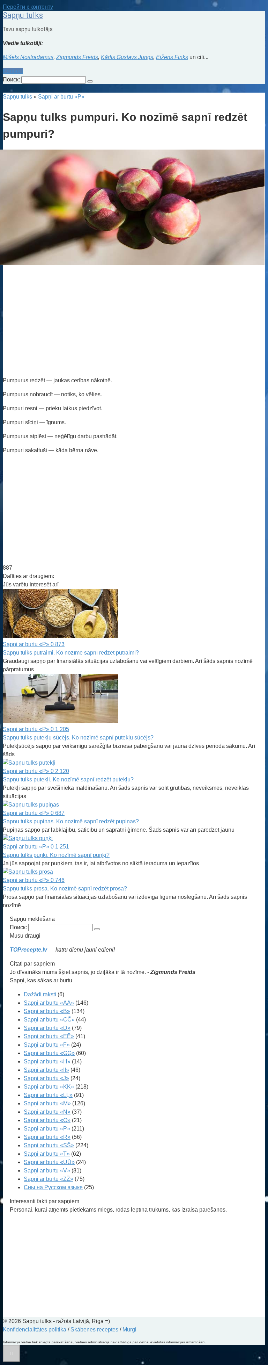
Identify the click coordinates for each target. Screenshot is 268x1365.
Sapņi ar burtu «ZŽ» (48, 1179)
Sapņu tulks (23, 15)
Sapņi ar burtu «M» (47, 1103)
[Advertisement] (134, 322)
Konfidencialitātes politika (34, 1329)
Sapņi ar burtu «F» (47, 1045)
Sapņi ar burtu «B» (47, 1011)
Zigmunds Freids (77, 57)
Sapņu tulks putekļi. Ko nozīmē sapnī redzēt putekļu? (68, 779)
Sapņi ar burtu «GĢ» (49, 1053)
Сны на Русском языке (53, 1187)
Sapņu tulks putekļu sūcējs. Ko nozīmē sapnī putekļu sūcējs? (78, 738)
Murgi (129, 1329)
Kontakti (13, 71)
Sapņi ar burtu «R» (47, 1137)
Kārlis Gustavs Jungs (127, 57)
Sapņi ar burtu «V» (47, 1170)
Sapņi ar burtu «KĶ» (49, 1087)
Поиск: (12, 79)
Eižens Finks (172, 57)
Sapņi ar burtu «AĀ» (49, 1003)
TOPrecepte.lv (28, 950)
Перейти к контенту (28, 7)
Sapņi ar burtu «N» (47, 1112)
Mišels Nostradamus (28, 57)
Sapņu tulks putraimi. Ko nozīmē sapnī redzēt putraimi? (71, 653)
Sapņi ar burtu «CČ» (49, 1020)
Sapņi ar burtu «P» (47, 1129)
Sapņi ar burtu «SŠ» (49, 1145)
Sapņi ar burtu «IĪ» (46, 1070)
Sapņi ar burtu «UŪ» (49, 1162)
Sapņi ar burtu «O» (47, 1120)
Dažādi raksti (40, 994)
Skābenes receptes (94, 1329)
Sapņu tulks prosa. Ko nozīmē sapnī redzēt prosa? (65, 888)
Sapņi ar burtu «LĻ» (48, 1095)
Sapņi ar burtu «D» (47, 1028)
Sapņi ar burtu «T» (47, 1154)
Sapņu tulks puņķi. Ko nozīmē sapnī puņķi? (56, 855)
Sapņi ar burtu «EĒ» (49, 1036)
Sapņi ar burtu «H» (47, 1061)
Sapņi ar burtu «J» (46, 1078)
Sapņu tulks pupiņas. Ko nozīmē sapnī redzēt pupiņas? (71, 821)
